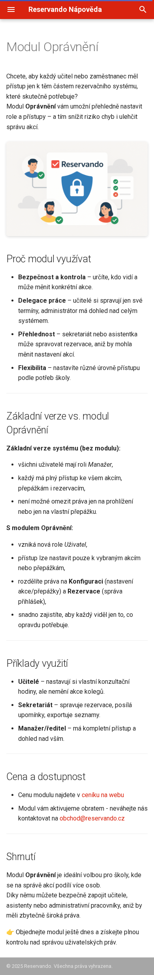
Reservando (37, 966)
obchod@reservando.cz (92, 818)
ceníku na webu (103, 795)
